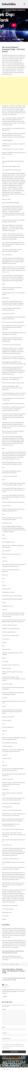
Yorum (4, 1009)
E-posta (4, 1033)
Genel (18, 964)
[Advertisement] (14, 91)
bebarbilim (9, 4)
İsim (3, 1027)
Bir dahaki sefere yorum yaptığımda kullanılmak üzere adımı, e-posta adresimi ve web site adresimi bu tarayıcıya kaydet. (13, 1046)
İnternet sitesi (6, 1038)
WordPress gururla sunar (6, 1069)
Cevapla (5, 996)
